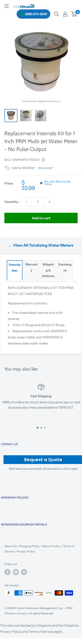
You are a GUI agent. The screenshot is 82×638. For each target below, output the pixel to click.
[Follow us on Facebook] (7, 572)
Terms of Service (40, 631)
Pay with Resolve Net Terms (57, 183)
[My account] (65, 14)
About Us (10, 546)
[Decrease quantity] (26, 201)
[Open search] (56, 14)
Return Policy (51, 546)
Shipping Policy (29, 546)
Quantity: (11, 202)
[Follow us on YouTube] (16, 572)
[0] (74, 14)
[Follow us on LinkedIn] (24, 572)
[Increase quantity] (49, 201)
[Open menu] (6, 6)
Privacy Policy (26, 551)
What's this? (45, 168)
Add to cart (41, 218)
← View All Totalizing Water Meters (41, 245)
